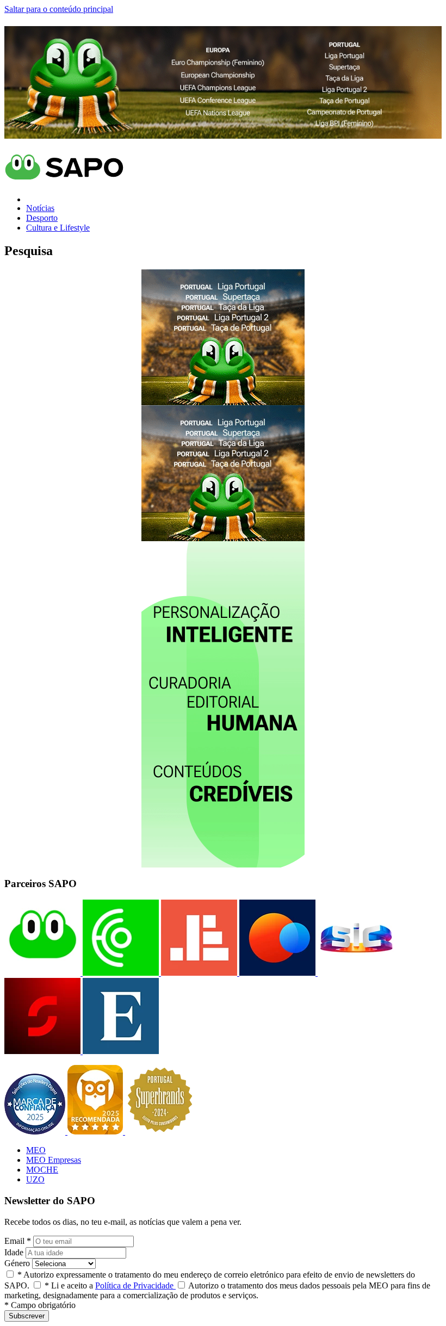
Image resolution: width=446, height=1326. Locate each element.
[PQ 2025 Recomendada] (96, 1131)
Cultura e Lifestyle (58, 227)
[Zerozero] (276, 972)
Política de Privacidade (135, 1285)
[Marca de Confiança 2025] (35, 1131)
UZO (35, 1179)
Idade (13, 1252)
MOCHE (42, 1169)
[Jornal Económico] (198, 972)
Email (17, 1241)
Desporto (42, 217)
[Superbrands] (160, 1131)
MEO (36, 1150)
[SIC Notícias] (42, 1051)
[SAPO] (42, 972)
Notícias (40, 208)
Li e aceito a (110, 1285)
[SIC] (354, 972)
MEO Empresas (53, 1159)
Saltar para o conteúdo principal (58, 9)
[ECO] (119, 972)
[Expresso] (119, 1051)
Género (17, 1263)
